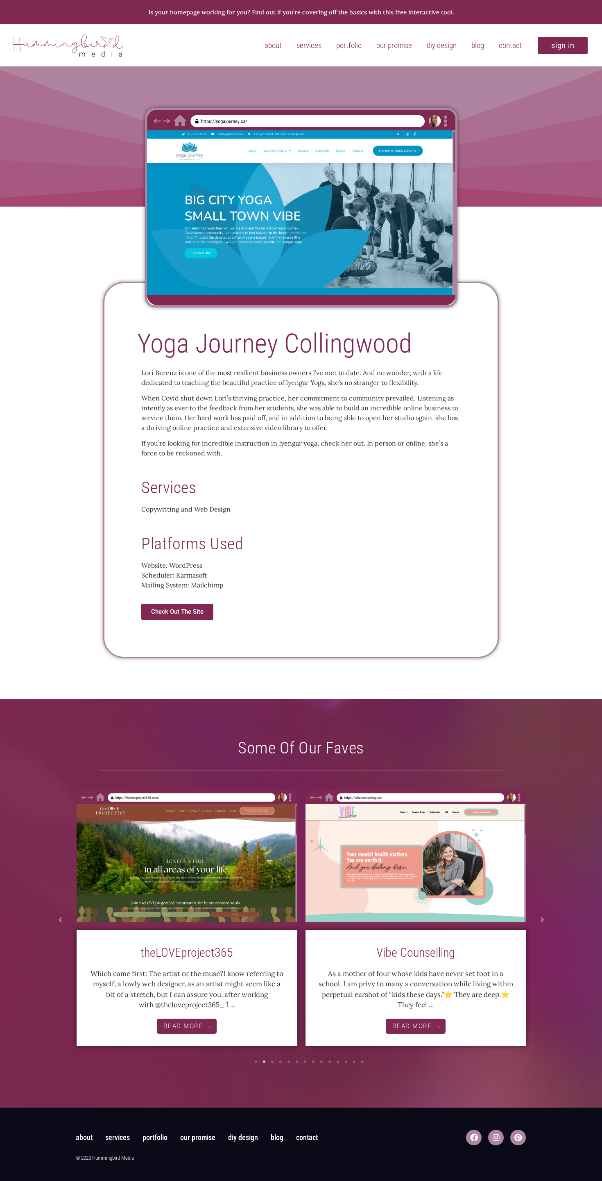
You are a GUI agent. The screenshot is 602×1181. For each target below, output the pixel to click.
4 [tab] (280, 1062)
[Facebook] (474, 1137)
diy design (442, 45)
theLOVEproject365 (186, 952)
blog (477, 45)
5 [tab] (289, 1062)
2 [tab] (264, 1062)
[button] (60, 920)
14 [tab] (362, 1062)
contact (510, 45)
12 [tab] (346, 1062)
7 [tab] (305, 1062)
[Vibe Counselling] (416, 859)
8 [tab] (313, 1062)
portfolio (349, 45)
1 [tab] (256, 1062)
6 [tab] (297, 1062)
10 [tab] (330, 1062)
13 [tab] (354, 1062)
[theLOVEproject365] (187, 859)
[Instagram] (496, 1137)
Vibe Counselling (415, 952)
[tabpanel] (186, 921)
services (308, 45)
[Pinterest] (518, 1137)
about (273, 45)
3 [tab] (272, 1062)
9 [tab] (321, 1062)
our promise (394, 45)
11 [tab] (338, 1062)
